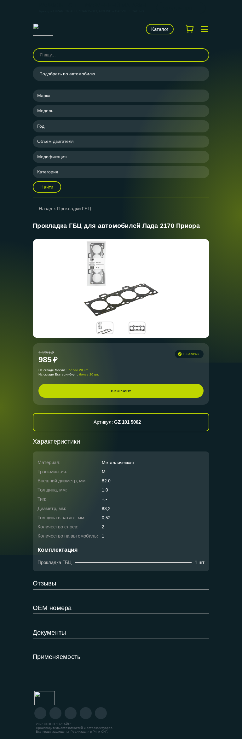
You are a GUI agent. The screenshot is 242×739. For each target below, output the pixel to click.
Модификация (52, 156)
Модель (45, 110)
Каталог (159, 29)
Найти (46, 186)
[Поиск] (201, 55)
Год (40, 126)
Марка (43, 95)
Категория (47, 171)
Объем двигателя (55, 141)
